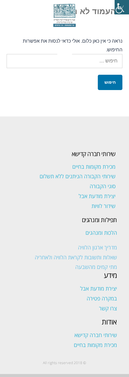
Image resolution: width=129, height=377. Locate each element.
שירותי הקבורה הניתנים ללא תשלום (78, 176)
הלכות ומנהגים (101, 232)
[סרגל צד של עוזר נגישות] (122, 7)
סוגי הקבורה (103, 186)
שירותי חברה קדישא (95, 335)
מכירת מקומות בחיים (94, 166)
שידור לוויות (104, 206)
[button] (64, 49)
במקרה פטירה (102, 298)
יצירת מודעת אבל (97, 196)
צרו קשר (108, 308)
